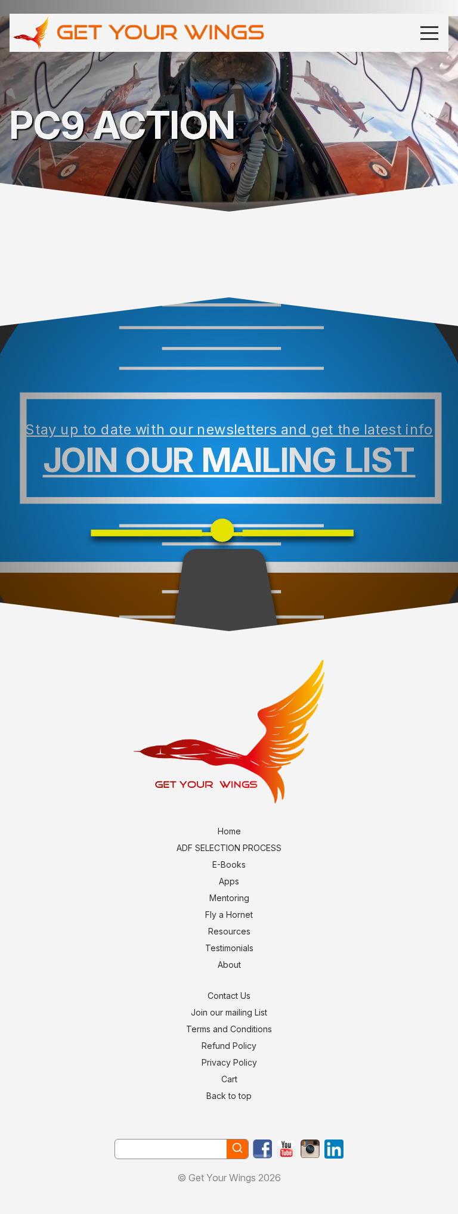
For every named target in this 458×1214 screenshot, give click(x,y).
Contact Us (229, 996)
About (229, 965)
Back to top (229, 1096)
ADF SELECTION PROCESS (229, 848)
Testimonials (229, 948)
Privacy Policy (229, 1062)
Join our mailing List (229, 1012)
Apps (229, 881)
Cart (229, 1079)
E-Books (229, 864)
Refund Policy (229, 1046)
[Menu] (429, 32)
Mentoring (229, 898)
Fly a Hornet (229, 914)
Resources (229, 931)
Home (229, 831)
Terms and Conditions (229, 1029)
